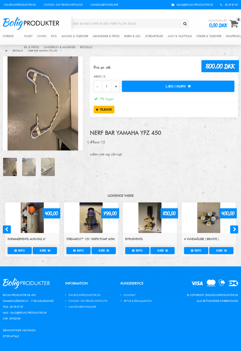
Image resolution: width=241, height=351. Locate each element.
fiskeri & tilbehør (209, 36)
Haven (41, 36)
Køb (44, 250)
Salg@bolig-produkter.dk (28, 312)
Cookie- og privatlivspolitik (63, 4)
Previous (7, 229)
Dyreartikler (154, 36)
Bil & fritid (31, 47)
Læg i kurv (177, 86)
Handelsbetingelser (104, 4)
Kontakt (130, 295)
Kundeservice (131, 283)
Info (21, 250)
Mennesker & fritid (106, 36)
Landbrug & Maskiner (59, 47)
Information (76, 283)
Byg (54, 36)
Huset (28, 36)
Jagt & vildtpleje (180, 36)
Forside (8, 36)
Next (234, 229)
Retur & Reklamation (138, 301)
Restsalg (86, 47)
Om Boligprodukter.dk (20, 4)
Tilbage (105, 109)
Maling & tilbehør (74, 36)
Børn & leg (132, 36)
